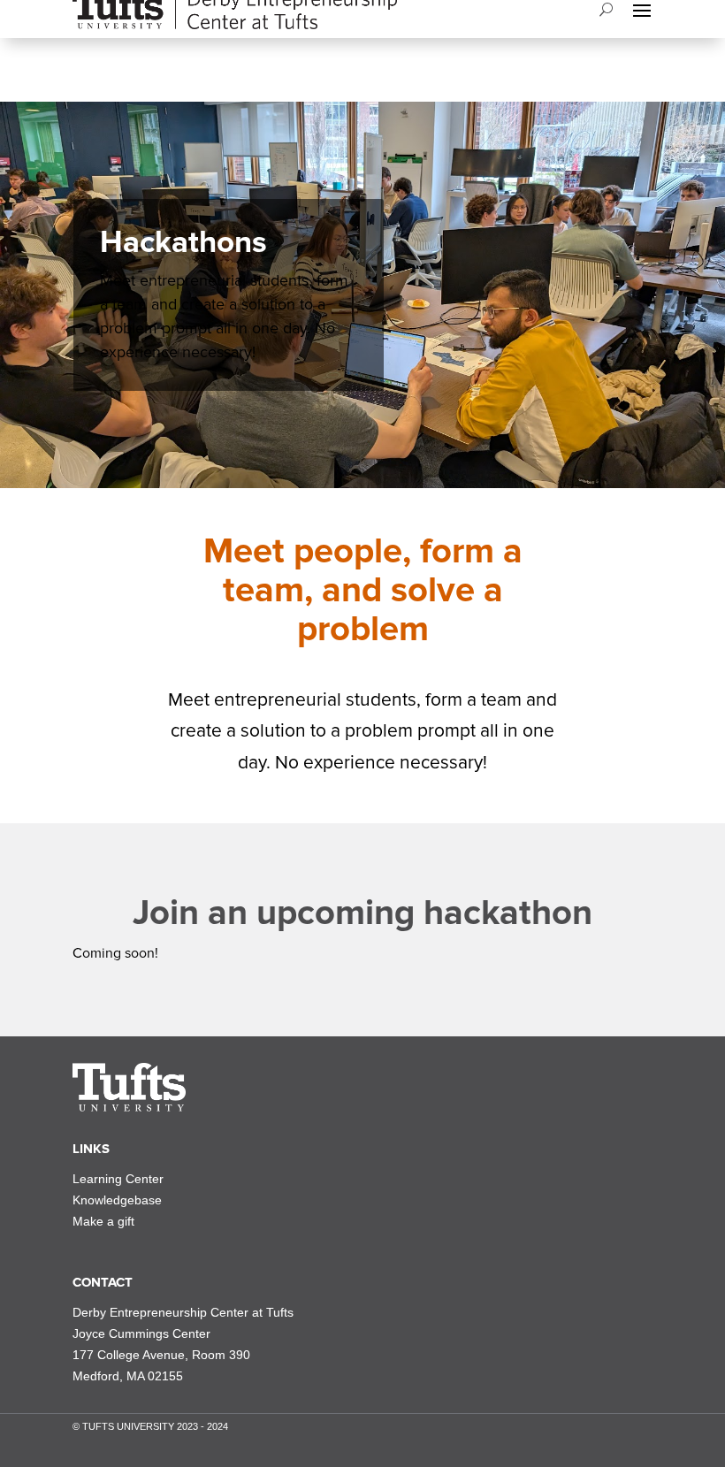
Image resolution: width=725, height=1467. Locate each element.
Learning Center (118, 1179)
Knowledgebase (117, 1200)
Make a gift (103, 1221)
